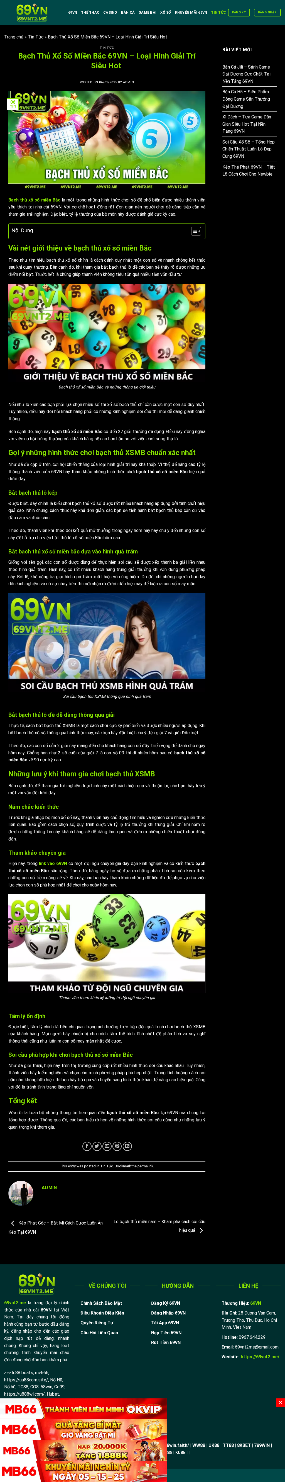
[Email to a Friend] (107, 1146)
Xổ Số (165, 12)
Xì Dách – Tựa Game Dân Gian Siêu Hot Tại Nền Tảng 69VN (246, 124)
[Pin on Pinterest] (117, 1146)
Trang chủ (13, 37)
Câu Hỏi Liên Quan (99, 1332)
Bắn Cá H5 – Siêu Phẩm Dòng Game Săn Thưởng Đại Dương (246, 99)
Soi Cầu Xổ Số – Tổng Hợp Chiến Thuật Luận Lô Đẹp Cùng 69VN (248, 149)
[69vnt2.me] (32, 12)
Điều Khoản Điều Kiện (102, 1313)
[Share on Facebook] (87, 1146)
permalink (145, 1166)
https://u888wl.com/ (24, 1394)
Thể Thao (90, 12)
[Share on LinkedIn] (127, 1146)
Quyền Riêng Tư (96, 1322)
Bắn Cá (128, 12)
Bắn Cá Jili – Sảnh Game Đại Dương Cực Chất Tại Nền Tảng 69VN (246, 74)
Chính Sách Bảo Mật (101, 1303)
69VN (72, 12)
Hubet (53, 1394)
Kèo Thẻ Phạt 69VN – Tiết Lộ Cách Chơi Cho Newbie (248, 170)
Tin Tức (218, 12)
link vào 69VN (53, 863)
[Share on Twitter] (97, 1146)
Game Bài (147, 12)
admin (128, 82)
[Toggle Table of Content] (193, 231)
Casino (110, 12)
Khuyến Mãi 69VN (191, 12)
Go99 (59, 1386)
